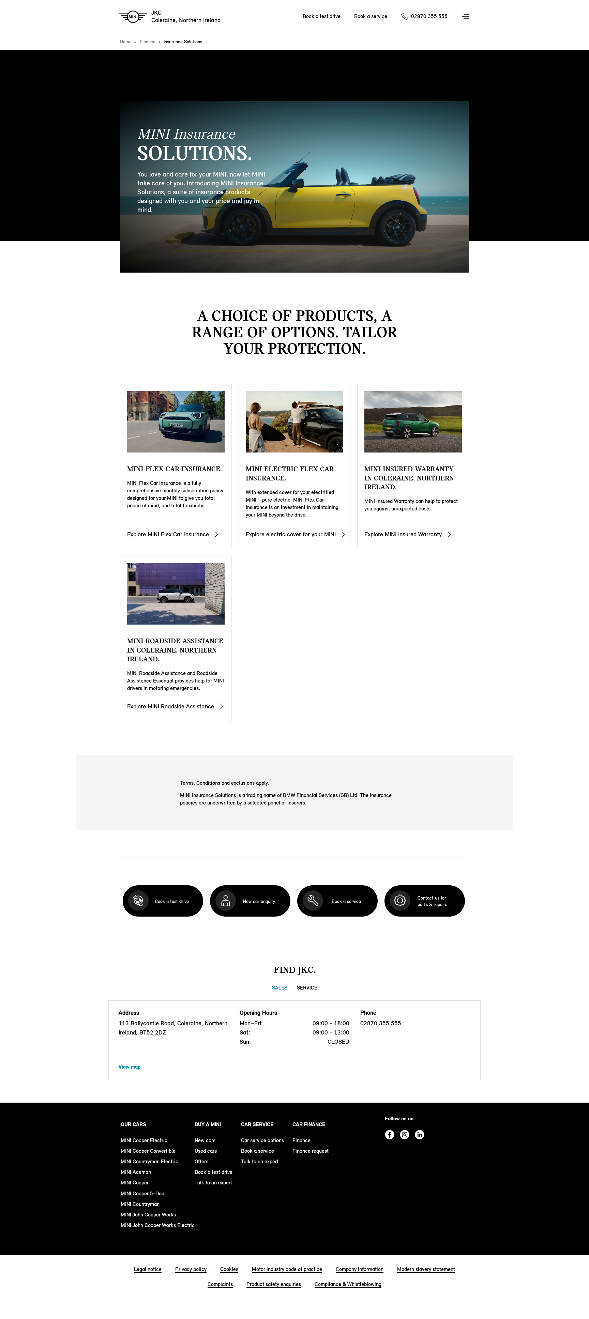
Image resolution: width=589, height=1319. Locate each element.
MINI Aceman (136, 1172)
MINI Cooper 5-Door (143, 1193)
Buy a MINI (208, 1124)
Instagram (404, 1134)
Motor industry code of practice (287, 1269)
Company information (359, 1269)
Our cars (133, 1124)
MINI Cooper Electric (144, 1140)
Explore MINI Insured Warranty (403, 534)
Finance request (310, 1151)
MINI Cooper (135, 1182)
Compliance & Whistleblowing (348, 1284)
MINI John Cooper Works (148, 1214)
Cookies (229, 1269)
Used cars (206, 1151)
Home (126, 42)
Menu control (465, 17)
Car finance (308, 1124)
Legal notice (148, 1269)
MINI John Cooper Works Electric (158, 1225)
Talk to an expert (213, 1182)
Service (307, 987)
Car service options (262, 1140)
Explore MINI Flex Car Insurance (168, 534)
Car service (257, 1124)
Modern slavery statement (426, 1269)
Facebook (389, 1134)
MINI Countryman (140, 1204)
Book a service (370, 16)
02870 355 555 (429, 16)
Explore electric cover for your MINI (291, 534)
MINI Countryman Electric (149, 1161)
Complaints (220, 1284)
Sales (279, 987)
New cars (205, 1140)
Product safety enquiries (273, 1284)
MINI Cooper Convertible (148, 1151)
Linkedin (419, 1134)
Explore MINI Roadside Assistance (170, 706)
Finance (147, 42)
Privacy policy (191, 1269)
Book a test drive (322, 16)
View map (129, 1066)
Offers (201, 1161)
